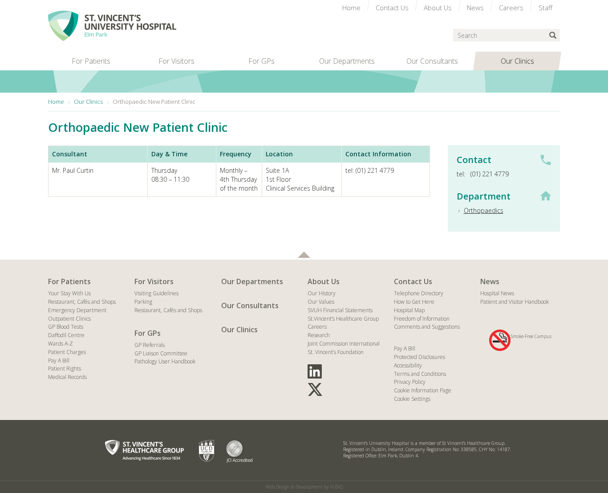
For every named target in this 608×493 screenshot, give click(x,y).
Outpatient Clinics (69, 318)
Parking (143, 302)
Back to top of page (304, 255)
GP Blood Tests (65, 326)
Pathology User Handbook (164, 361)
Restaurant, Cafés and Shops (82, 302)
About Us (324, 281)
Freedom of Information (422, 318)
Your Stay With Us (69, 293)
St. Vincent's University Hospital (112, 26)
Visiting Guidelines (156, 293)
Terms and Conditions (420, 374)
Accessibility (408, 365)
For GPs (147, 333)
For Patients (69, 281)
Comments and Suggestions (427, 326)
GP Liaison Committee (160, 353)
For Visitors (154, 281)
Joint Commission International (344, 343)
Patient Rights (64, 368)
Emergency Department (77, 310)
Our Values (321, 302)
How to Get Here (414, 302)
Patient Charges (67, 352)
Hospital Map (409, 310)
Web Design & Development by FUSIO (304, 487)
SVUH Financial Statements (340, 310)
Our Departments (252, 281)
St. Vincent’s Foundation (336, 352)
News (489, 281)
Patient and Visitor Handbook (514, 302)
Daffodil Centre (66, 335)
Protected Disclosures (419, 357)
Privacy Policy (410, 382)
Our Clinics (239, 329)
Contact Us (413, 281)
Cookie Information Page (422, 390)
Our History (322, 293)
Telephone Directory (418, 293)
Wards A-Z (60, 343)
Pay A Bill (58, 360)
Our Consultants (250, 305)
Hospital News (497, 293)
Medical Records (67, 377)
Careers (317, 326)
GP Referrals (149, 345)
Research (319, 335)
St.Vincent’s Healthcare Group (343, 318)
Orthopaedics (483, 210)
